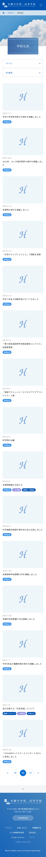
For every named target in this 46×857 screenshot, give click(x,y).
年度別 (9, 72)
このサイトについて (23, 842)
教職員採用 (36, 828)
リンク (32, 837)
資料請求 (32, 832)
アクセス (8, 828)
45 (15, 773)
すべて (9, 63)
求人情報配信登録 (17, 832)
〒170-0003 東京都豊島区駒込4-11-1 (23, 809)
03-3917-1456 (25, 811)
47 (31, 773)
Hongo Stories (17, 837)
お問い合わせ (22, 828)
